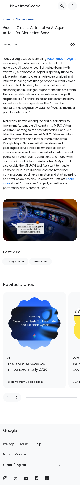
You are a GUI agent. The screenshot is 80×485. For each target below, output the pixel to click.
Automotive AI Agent (61, 59)
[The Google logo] (10, 431)
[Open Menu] (4, 5)
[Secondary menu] (72, 5)
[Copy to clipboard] (72, 44)
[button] (8, 444)
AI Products (40, 261)
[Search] (62, 5)
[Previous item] (7, 397)
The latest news (25, 19)
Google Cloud (15, 261)
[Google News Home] (25, 5)
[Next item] (16, 397)
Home (6, 19)
